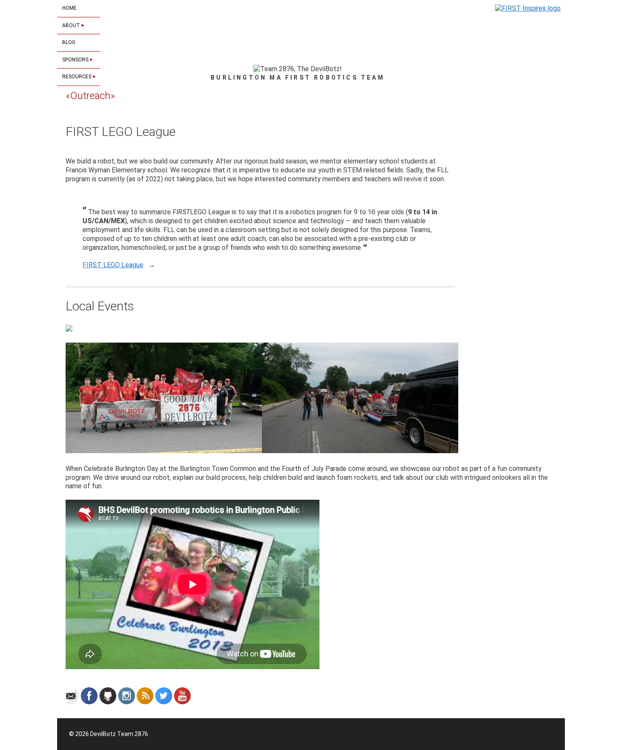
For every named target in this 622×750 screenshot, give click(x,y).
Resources (77, 77)
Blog (68, 42)
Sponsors (76, 60)
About (71, 25)
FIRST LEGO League (113, 265)
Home (69, 8)
